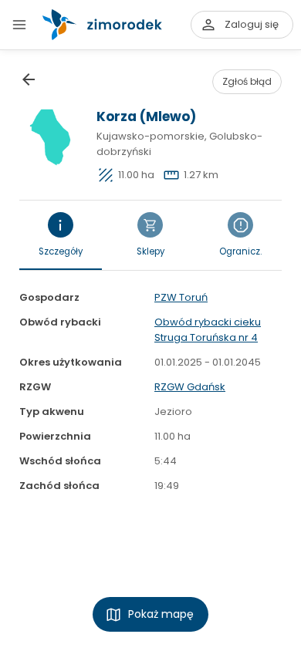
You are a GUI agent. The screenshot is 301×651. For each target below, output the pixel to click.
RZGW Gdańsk (189, 386)
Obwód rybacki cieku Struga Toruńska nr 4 (207, 330)
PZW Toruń (181, 297)
